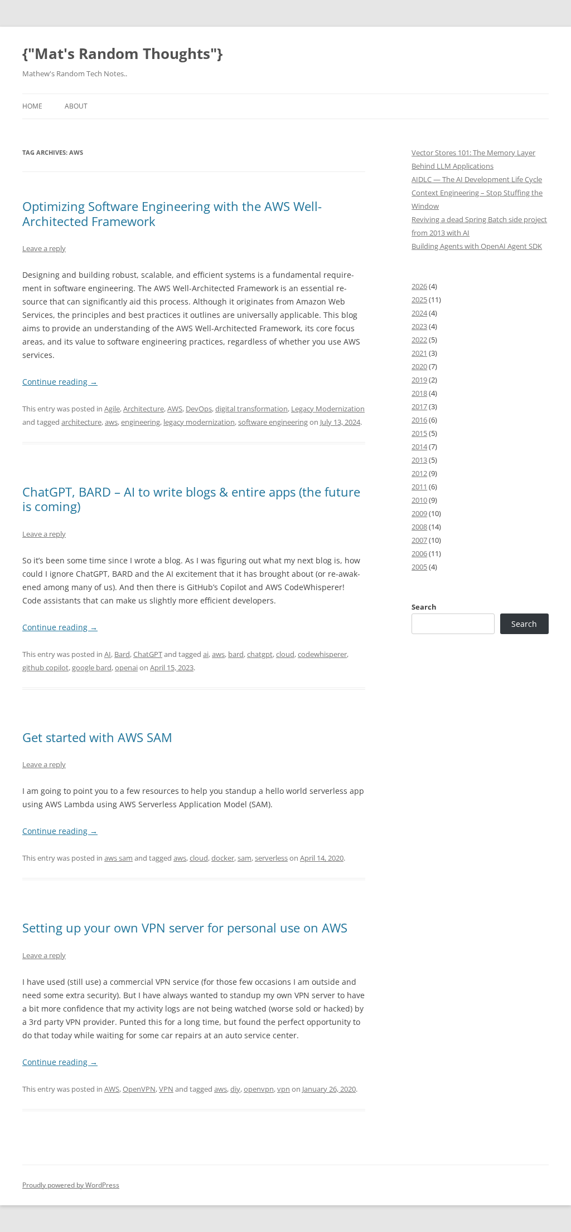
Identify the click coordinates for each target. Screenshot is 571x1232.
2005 (419, 567)
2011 (419, 487)
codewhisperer (322, 654)
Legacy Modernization (328, 409)
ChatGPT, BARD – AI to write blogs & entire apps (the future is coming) (191, 498)
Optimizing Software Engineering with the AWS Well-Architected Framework (172, 213)
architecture (81, 422)
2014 (419, 446)
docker (222, 858)
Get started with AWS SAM (97, 737)
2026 (419, 286)
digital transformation (251, 409)
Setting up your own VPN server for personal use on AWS (184, 927)
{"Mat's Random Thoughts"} (122, 53)
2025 (419, 299)
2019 (419, 380)
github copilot (45, 667)
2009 (419, 513)
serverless (271, 858)
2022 (419, 340)
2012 (419, 473)
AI (107, 654)
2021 (419, 353)
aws (111, 422)
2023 (419, 326)
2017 (419, 406)
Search (424, 607)
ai (206, 654)
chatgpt (260, 654)
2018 (419, 393)
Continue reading (60, 381)
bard (236, 654)
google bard (92, 667)
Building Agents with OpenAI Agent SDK (477, 246)
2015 (419, 433)
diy (235, 1089)
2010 (419, 500)
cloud (285, 654)
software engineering (273, 422)
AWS (174, 409)
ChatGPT (147, 654)
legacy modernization (199, 422)
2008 (419, 527)
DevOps (199, 409)
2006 (419, 553)
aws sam (118, 858)
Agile (112, 409)
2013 (419, 460)
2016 (419, 420)
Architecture (143, 409)
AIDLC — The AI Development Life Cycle (477, 179)
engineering (140, 422)
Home (32, 106)
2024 (419, 313)
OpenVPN (139, 1089)
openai (126, 667)
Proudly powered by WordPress (70, 1185)
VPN (166, 1089)
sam (244, 858)
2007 (419, 540)
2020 (419, 366)
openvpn (259, 1089)
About (76, 106)
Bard (122, 654)
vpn (283, 1089)
